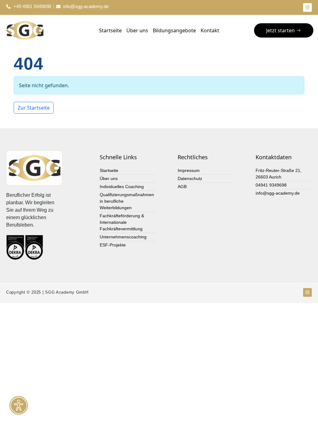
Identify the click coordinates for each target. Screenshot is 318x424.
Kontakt (210, 30)
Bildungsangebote (174, 30)
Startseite (110, 30)
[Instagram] (307, 7)
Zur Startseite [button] (34, 107)
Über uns (137, 30)
